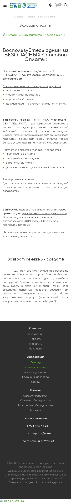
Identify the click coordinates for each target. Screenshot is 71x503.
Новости (35, 339)
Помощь (35, 362)
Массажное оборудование (35, 405)
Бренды (35, 382)
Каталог (35, 390)
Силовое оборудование (35, 400)
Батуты (35, 410)
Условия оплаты (35, 367)
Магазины (35, 344)
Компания (35, 328)
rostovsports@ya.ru (38, 433)
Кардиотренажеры (35, 395)
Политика (35, 348)
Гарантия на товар (35, 377)
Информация (35, 357)
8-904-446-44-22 (37, 425)
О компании (35, 334)
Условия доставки (35, 372)
